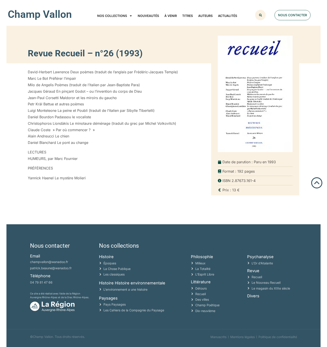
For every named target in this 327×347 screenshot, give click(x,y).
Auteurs (205, 16)
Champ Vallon (40, 14)
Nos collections (112, 16)
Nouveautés (148, 16)
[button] (260, 15)
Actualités (227, 16)
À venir (170, 16)
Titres (187, 16)
